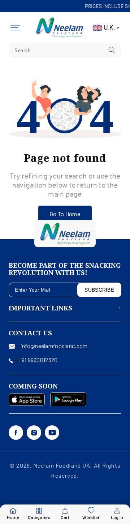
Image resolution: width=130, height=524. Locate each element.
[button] (15, 28)
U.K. (109, 28)
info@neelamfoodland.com (54, 345)
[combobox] (65, 50)
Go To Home (65, 213)
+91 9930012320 (37, 359)
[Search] (112, 50)
